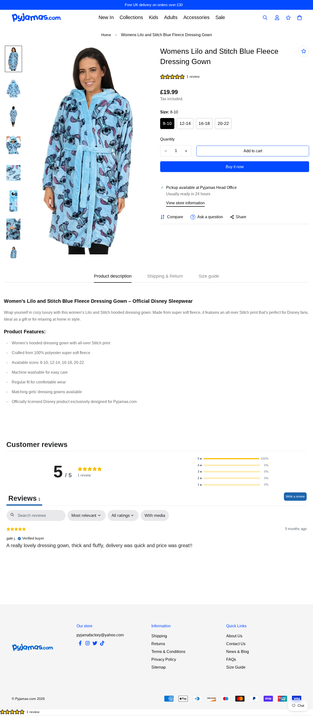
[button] (233, 459)
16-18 (204, 123)
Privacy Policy (163, 659)
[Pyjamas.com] (36, 17)
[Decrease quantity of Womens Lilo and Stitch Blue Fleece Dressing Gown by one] (165, 151)
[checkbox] (155, 515)
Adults (171, 17)
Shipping (159, 636)
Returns (158, 644)
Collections (131, 17)
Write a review (295, 496)
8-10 (167, 123)
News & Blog (237, 652)
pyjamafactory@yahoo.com (100, 635)
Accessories (196, 17)
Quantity (167, 139)
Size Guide (236, 667)
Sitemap (158, 667)
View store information (185, 203)
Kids (153, 17)
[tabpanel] (156, 542)
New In (106, 17)
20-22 (223, 123)
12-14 (185, 123)
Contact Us (236, 644)
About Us (234, 636)
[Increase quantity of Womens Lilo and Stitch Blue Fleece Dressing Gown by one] (186, 151)
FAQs (231, 659)
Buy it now (235, 167)
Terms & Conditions (168, 652)
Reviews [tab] (24, 498)
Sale (220, 17)
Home (106, 35)
